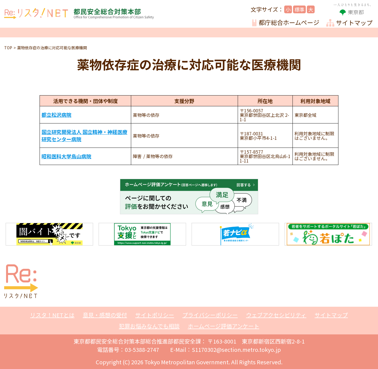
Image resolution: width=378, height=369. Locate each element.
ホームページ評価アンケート (223, 326)
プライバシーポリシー (210, 315)
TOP (8, 48)
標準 (299, 9)
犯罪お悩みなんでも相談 (149, 326)
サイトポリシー (154, 315)
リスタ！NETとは (52, 315)
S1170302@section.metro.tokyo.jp (236, 349)
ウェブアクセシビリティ (276, 315)
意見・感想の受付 (105, 315)
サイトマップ (331, 315)
